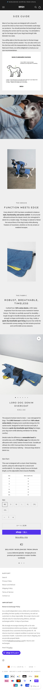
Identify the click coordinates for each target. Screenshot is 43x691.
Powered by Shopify (31, 671)
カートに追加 (21, 525)
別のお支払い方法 (21, 537)
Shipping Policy (7, 588)
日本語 (31, 667)
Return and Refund (8, 585)
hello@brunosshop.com (16, 641)
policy (10, 648)
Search (4, 577)
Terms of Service (7, 592)
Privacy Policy (7, 581)
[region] (21, 551)
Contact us (6, 596)
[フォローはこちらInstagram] (3, 660)
